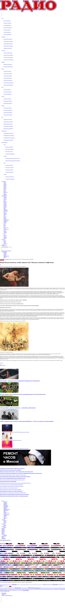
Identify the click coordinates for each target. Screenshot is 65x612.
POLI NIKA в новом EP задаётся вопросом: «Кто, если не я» (11, 440)
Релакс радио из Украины (8, 110)
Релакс (3, 105)
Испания (5, 186)
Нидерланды (5, 192)
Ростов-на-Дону (6, 227)
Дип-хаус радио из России (8, 52)
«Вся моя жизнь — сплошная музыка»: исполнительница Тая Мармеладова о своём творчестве (20, 380)
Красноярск (6, 507)
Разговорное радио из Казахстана (9, 137)
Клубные (3, 36)
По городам (4, 195)
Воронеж (5, 504)
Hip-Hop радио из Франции (8, 128)
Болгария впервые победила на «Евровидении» (8, 481)
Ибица (5, 208)
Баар (4, 200)
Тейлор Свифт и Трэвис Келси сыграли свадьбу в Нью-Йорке (10, 470)
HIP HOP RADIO (3, 551)
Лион (4, 215)
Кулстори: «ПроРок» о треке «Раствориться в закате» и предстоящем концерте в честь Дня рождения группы (22, 394)
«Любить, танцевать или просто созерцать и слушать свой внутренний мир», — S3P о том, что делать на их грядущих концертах (27, 421)
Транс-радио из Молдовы (8, 80)
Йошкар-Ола (5, 209)
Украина (3, 519)
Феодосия (5, 235)
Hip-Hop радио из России (8, 119)
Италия (5, 187)
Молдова (5, 191)
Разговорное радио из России (8, 133)
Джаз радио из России (9, 165)
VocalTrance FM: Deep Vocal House (7, 574)
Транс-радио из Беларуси (8, 75)
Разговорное (4, 130)
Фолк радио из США (9, 151)
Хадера (5, 236)
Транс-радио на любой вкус (11, 590)
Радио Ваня (2, 561)
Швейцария (4, 538)
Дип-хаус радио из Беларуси (8, 57)
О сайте (3, 244)
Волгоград (5, 206)
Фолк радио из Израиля (9, 149)
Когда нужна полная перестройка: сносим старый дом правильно (10, 489)
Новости (3, 239)
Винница (5, 205)
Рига (4, 226)
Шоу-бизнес (26, 590)
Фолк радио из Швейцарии (10, 153)
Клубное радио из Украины (8, 41)
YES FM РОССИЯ (4, 559)
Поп (2, 87)
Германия (5, 184)
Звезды (5, 240)
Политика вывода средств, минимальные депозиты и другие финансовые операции (17, 547)
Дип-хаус (3, 50)
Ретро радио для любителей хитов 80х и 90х (47, 589)
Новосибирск (6, 220)
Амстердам (5, 197)
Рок (2, 18)
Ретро (3, 96)
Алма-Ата (5, 196)
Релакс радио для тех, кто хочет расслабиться (32, 589)
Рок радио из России (7, 20)
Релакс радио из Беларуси (8, 112)
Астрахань (5, 199)
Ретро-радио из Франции (8, 103)
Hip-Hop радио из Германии (8, 126)
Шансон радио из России (8, 64)
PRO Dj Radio (3, 543)
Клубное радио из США (8, 48)
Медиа (5, 242)
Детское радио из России (10, 176)
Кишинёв (5, 535)
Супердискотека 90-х (4, 572)
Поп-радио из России (7, 89)
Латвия (3, 532)
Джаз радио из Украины (10, 167)
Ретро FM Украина (4, 566)
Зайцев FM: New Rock (4, 578)
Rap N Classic (2, 568)
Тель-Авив (5, 232)
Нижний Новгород (7, 509)
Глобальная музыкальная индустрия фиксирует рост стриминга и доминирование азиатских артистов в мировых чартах (21, 473)
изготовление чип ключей (7, 582)
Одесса (5, 223)
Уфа (4, 234)
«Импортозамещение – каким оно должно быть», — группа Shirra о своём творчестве (17, 407)
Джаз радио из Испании (10, 172)
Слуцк (5, 230)
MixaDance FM (3, 549)
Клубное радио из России (8, 39)
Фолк (5, 144)
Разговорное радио (22, 589)
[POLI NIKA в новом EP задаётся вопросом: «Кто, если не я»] (7, 439)
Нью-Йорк (5, 221)
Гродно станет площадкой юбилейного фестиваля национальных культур (12, 478)
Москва (5, 508)
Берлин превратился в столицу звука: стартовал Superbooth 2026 (11, 491)
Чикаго (5, 238)
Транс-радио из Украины (8, 73)
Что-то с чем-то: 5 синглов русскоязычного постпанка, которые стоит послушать (15, 448)
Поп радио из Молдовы (7, 94)
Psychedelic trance (3, 563)
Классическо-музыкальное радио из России (13, 158)
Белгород (5, 502)
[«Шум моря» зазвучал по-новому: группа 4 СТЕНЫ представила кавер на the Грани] (7, 431)
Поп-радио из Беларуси (7, 91)
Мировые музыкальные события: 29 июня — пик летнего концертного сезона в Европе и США (16, 471)
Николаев (5, 222)
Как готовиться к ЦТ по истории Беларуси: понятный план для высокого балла (13, 492)
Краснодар (5, 506)
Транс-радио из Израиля (8, 78)
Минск (5, 217)
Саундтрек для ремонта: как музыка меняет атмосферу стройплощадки (11, 484)
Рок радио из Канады (7, 32)
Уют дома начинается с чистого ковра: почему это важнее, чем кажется (11, 486)
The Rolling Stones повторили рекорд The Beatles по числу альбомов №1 (12, 468)
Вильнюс (5, 204)
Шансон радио (21, 590)
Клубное (5, 584)
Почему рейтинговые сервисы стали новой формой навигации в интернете (12, 479)
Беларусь (5, 182)
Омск (4, 224)
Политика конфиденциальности (7, 595)
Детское (5, 174)
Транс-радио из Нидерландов (8, 82)
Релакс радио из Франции (8, 114)
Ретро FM (8, 540)
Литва (5, 190)
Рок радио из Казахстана (8, 27)
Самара (5, 228)
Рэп (2, 117)
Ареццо (5, 198)
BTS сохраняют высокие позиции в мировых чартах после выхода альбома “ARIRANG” (15, 476)
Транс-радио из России (7, 71)
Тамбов (5, 516)
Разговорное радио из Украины (9, 135)
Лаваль (5, 214)
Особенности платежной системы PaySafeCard (9, 564)
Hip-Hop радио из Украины (8, 121)
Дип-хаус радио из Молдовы (8, 59)
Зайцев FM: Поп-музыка (5, 555)
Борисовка (5, 203)
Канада (3, 531)
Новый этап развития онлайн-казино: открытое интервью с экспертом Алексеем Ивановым (19, 557)
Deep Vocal (2, 576)
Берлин (5, 202)
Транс (3, 68)
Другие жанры (4, 142)
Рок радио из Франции (7, 34)
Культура (5, 241)
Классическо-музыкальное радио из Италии (13, 160)
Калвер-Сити (6, 211)
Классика (5, 156)
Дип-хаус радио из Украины (8, 55)
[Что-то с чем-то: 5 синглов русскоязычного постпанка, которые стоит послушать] (7, 447)
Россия (3, 500)
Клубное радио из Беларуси (8, 43)
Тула (4, 233)
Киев (4, 212)
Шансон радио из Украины (8, 66)
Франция (5, 194)
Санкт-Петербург (6, 229)
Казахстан (5, 188)
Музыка (7, 259)
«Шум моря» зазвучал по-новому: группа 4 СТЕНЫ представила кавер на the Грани (15, 432)
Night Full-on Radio (4, 570)
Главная (1, 259)
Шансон (3, 62)
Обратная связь (4, 245)
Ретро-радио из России (7, 98)
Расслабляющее (34, 584)
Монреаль (5, 218)
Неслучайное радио (4, 580)
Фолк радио (17, 590)
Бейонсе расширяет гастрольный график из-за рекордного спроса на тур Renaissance (14, 494)
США (4, 193)
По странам (4, 181)
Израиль (5, 185)
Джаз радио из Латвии (9, 169)
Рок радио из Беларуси (7, 25)
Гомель (5, 524)
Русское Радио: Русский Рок (6, 553)
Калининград (6, 210)
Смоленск (5, 515)
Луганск (5, 216)
